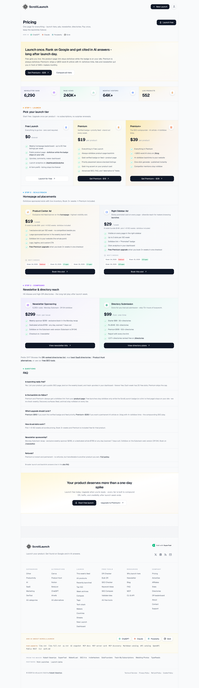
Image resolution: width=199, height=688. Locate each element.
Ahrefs (54, 595)
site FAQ (66, 464)
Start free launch (86, 503)
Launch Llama (56, 662)
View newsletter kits (58, 345)
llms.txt (43, 646)
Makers (79, 609)
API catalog (145, 646)
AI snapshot (75, 646)
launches (115, 217)
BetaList (54, 587)
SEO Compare (107, 591)
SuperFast (62, 657)
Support (155, 608)
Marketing (30, 591)
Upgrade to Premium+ (110, 503)
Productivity (31, 578)
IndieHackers (94, 657)
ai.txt (66, 646)
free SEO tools (48, 360)
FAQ (128, 587)
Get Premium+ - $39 (37, 72)
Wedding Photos (142, 657)
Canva (54, 573)
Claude (140, 639)
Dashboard (81, 626)
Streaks (80, 617)
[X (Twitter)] (155, 554)
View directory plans (137, 345)
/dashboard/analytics (55, 163)
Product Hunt (56, 578)
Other (28, 573)
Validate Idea (107, 595)
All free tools (107, 600)
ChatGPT (55, 591)
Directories (156, 591)
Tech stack (81, 604)
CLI (40, 649)
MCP (129, 591)
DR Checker (106, 573)
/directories (139, 338)
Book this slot (58, 271)
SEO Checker (107, 582)
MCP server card (99, 646)
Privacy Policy (144, 673)
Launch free (168, 22)
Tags (78, 600)
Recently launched (84, 582)
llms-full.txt (54, 646)
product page (79, 398)
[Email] (170, 554)
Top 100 (80, 587)
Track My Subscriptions (124, 657)
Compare (80, 596)
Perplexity (155, 639)
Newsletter (131, 578)
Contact (155, 604)
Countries (80, 613)
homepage (64, 215)
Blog (129, 582)
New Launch (161, 6)
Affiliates (155, 582)
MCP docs (87, 646)
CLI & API (130, 595)
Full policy (104, 457)
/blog (156, 153)
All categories (32, 600)
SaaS (28, 587)
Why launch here (133, 573)
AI (27, 582)
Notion (54, 582)
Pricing (155, 573)
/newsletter (30, 444)
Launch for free (45, 178)
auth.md (46, 649)
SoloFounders (107, 657)
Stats (154, 587)
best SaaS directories (81, 357)
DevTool (29, 595)
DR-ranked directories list (54, 357)
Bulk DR (105, 578)
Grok (169, 639)
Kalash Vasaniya (49, 657)
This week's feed (83, 573)
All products (82, 578)
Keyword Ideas (108, 587)
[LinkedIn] (160, 554)
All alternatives (57, 600)
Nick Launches (43, 662)
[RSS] (165, 554)
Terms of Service (131, 673)
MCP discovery (115, 646)
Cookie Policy (168, 673)
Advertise (156, 578)
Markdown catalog (130, 646)
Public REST (31, 649)
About (154, 600)
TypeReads (155, 657)
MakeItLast (73, 657)
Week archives (82, 591)
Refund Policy (156, 673)
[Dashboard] (174, 6)
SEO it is (83, 657)
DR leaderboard (158, 595)
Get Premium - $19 (98, 178)
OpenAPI (156, 646)
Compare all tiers (64, 72)
